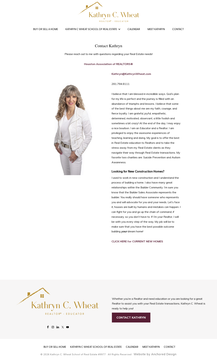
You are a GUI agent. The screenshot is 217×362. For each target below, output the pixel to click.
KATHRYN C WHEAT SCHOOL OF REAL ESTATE (96, 347)
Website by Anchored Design (155, 354)
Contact (169, 347)
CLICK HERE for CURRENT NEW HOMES (137, 241)
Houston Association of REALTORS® (108, 64)
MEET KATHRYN (151, 347)
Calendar (132, 347)
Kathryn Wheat (108, 12)
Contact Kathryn (131, 317)
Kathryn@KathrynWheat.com (131, 74)
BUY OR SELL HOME (55, 347)
